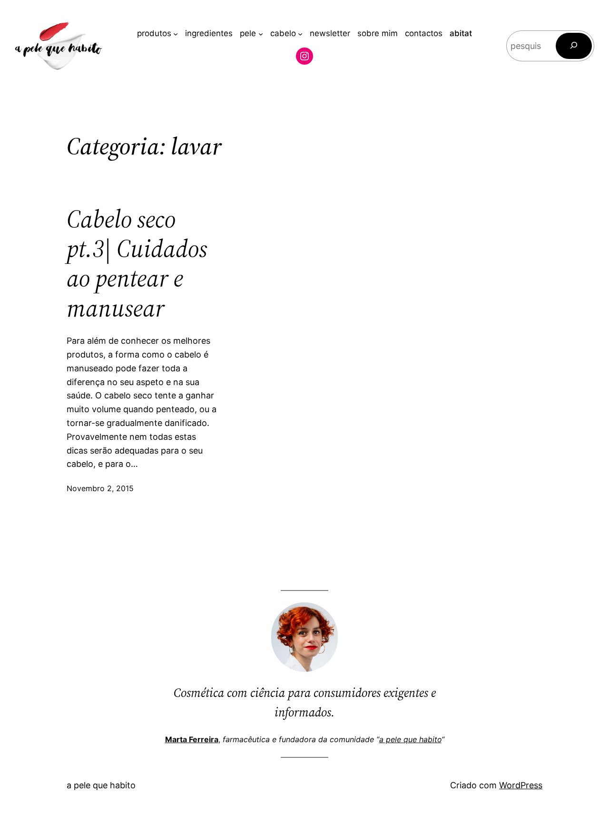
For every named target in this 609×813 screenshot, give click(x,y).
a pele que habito (410, 739)
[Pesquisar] (574, 45)
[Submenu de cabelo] (300, 33)
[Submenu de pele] (260, 33)
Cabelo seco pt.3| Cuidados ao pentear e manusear (137, 263)
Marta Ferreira (191, 739)
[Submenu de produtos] (175, 33)
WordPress (520, 785)
